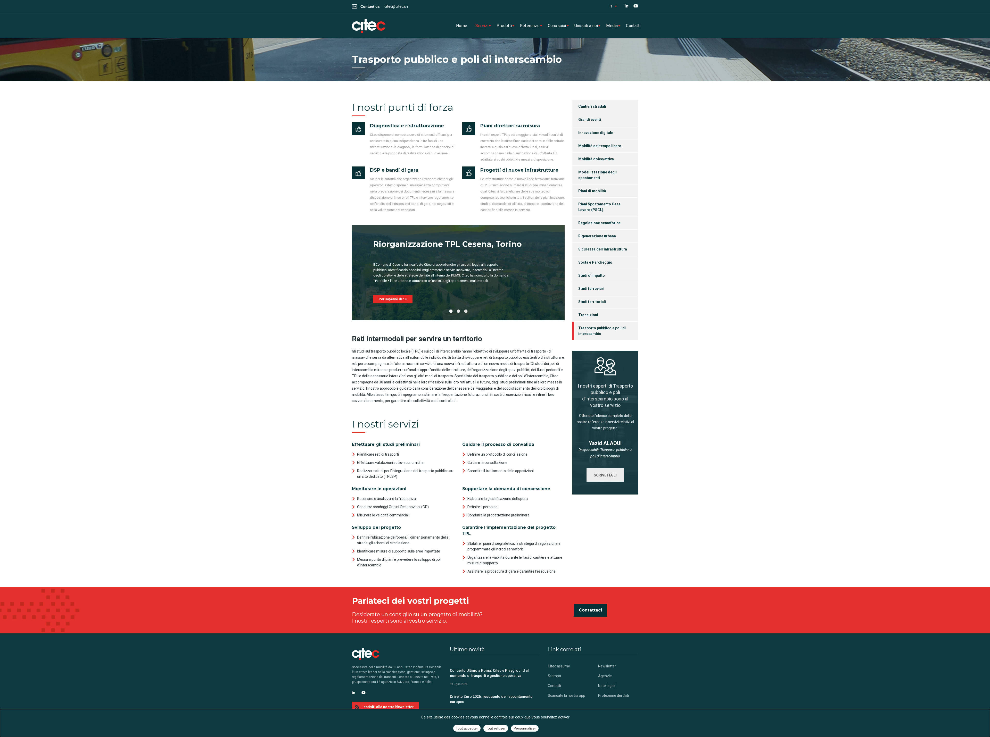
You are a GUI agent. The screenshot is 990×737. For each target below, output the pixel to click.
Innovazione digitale (595, 133)
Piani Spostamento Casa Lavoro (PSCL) (599, 207)
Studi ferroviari (591, 289)
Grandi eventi (589, 120)
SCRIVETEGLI (605, 475)
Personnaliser (525, 728)
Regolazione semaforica (599, 223)
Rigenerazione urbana (597, 236)
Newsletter (607, 666)
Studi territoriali (592, 302)
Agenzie (605, 676)
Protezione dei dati (613, 695)
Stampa (554, 676)
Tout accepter (467, 728)
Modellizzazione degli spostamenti (597, 175)
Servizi (481, 25)
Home (461, 25)
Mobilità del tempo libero (599, 146)
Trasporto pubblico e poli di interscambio (602, 331)
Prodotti (504, 25)
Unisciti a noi (586, 25)
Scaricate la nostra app (566, 695)
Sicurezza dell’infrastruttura (602, 249)
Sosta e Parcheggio (595, 262)
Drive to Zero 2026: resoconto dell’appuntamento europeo (491, 699)
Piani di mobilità (592, 191)
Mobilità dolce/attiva (596, 159)
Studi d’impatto (591, 275)
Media (612, 25)
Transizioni (588, 315)
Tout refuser (496, 728)
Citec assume (559, 666)
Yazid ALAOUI (605, 443)
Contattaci (590, 610)
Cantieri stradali (592, 106)
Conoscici (557, 25)
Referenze (530, 25)
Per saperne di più (393, 299)
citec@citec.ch (396, 6)
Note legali (606, 686)
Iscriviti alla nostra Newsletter (388, 707)
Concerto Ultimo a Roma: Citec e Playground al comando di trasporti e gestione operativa (489, 673)
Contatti (633, 25)
